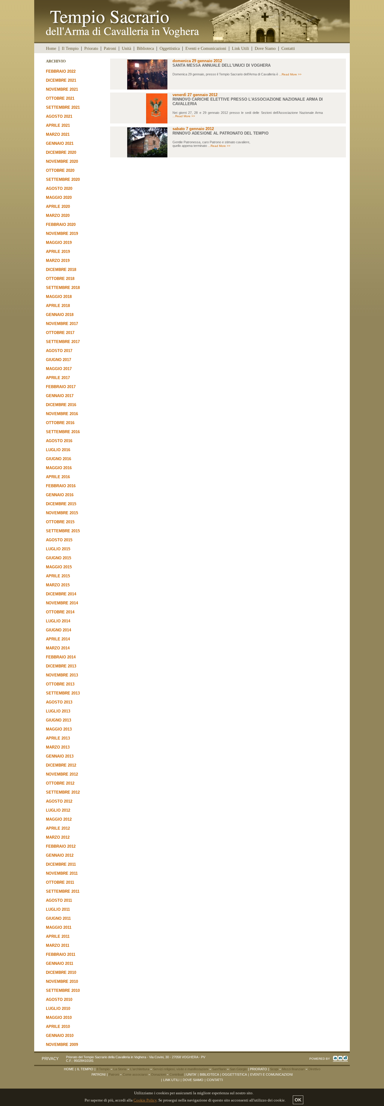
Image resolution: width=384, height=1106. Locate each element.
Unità (126, 48)
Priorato (91, 48)
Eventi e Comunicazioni (205, 48)
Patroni (110, 48)
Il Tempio (70, 48)
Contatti (288, 48)
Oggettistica (170, 48)
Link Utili (240, 48)
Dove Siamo (265, 48)
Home (51, 48)
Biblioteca (145, 48)
